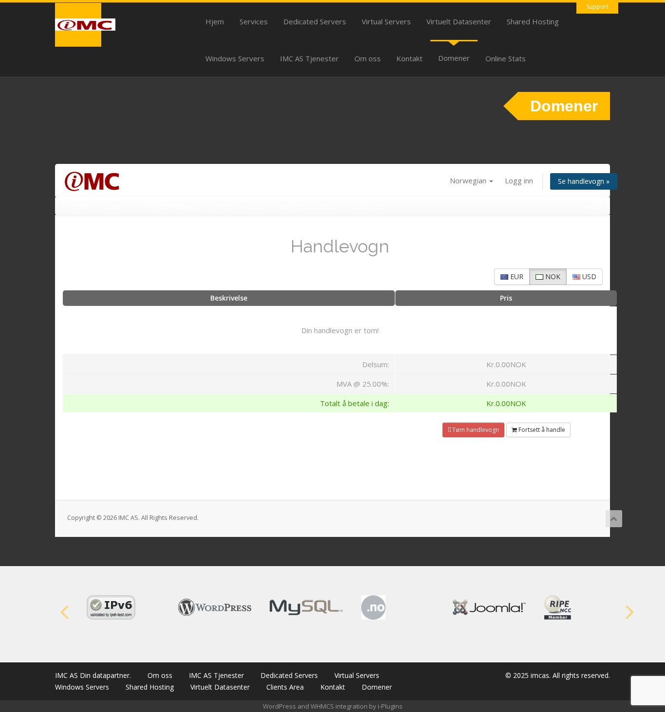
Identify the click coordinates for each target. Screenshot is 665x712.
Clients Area (285, 687)
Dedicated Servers (314, 21)
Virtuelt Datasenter (458, 21)
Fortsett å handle (541, 430)
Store (114, 206)
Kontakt (409, 58)
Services (254, 21)
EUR (515, 276)
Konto (593, 206)
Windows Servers (234, 58)
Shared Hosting (533, 21)
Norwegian (469, 180)
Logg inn (519, 180)
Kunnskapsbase (238, 206)
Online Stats (505, 58)
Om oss (367, 58)
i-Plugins (390, 706)
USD (588, 276)
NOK (551, 276)
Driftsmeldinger (171, 206)
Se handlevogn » (584, 181)
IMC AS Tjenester (309, 58)
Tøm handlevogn (475, 430)
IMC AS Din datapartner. (93, 675)
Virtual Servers (386, 21)
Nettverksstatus (306, 206)
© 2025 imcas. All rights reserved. (557, 675)
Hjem (214, 21)
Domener (454, 58)
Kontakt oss (369, 206)
